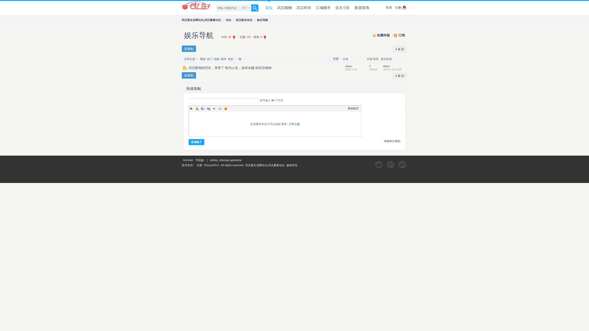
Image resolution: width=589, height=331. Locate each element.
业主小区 (342, 8)
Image (202, 108)
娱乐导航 (262, 19)
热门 (210, 59)
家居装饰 (362, 8)
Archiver (188, 160)
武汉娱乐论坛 (244, 19)
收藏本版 (384, 35)
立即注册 (294, 124)
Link (208, 108)
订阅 (401, 35)
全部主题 (189, 59)
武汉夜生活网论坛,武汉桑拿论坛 (201, 19)
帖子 (245, 7)
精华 (223, 59)
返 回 (401, 49)
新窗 (336, 58)
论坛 (269, 8)
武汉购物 (284, 8)
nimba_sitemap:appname (226, 160)
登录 (389, 7)
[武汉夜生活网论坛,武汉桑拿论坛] (196, 9)
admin (348, 66)
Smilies (225, 108)
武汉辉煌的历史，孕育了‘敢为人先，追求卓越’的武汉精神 (230, 68)
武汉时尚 (304, 8)
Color (197, 108)
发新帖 (189, 49)
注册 (398, 7)
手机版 (200, 160)
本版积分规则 (392, 141)
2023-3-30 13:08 (392, 69)
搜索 (254, 7)
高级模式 (353, 108)
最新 (203, 59)
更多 (230, 59)
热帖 (216, 59)
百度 (199, 165)
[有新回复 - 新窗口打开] (185, 69)
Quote (214, 108)
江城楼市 (323, 8)
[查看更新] (239, 59)
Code (220, 108)
